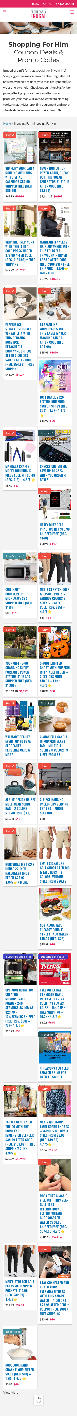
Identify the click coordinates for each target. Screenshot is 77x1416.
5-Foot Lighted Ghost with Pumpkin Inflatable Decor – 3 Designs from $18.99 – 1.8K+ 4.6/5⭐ (55, 677)
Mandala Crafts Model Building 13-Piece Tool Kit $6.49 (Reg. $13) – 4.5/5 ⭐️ (20, 475)
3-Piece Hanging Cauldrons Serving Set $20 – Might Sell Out (54, 808)
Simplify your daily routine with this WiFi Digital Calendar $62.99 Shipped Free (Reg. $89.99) (19, 182)
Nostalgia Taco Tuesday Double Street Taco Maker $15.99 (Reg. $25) (54, 934)
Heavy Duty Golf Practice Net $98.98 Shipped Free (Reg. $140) (55, 534)
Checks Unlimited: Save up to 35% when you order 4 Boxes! (53, 473)
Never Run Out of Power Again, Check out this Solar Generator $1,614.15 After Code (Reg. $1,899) (54, 182)
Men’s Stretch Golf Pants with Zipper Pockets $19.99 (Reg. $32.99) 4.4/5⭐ (19, 1293)
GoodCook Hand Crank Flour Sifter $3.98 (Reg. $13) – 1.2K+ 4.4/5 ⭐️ (19, 1374)
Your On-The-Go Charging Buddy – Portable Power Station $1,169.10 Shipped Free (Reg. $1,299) (18, 677)
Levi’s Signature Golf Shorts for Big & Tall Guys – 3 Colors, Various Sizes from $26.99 (54, 872)
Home (7, 123)
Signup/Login (65, 3)
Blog (35, 3)
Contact (47, 3)
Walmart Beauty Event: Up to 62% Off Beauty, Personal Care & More (18, 746)
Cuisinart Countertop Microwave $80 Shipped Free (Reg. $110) (18, 601)
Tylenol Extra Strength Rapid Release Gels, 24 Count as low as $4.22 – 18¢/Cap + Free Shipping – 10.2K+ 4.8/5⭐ (52, 1006)
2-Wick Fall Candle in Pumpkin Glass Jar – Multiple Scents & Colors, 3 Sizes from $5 (54, 746)
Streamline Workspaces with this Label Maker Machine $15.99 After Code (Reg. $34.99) (53, 338)
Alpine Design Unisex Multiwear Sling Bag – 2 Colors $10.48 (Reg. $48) (20, 808)
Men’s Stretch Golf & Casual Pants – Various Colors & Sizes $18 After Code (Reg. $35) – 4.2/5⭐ (54, 603)
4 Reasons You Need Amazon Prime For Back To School (54, 1073)
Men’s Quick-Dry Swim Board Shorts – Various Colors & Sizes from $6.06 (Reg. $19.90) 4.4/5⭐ (54, 1136)
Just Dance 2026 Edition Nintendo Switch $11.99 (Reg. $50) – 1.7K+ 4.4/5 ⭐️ (54, 408)
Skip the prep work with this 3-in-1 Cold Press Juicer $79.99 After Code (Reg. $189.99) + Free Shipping (20, 256)
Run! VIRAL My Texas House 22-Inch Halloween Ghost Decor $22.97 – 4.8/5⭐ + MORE (19, 873)
